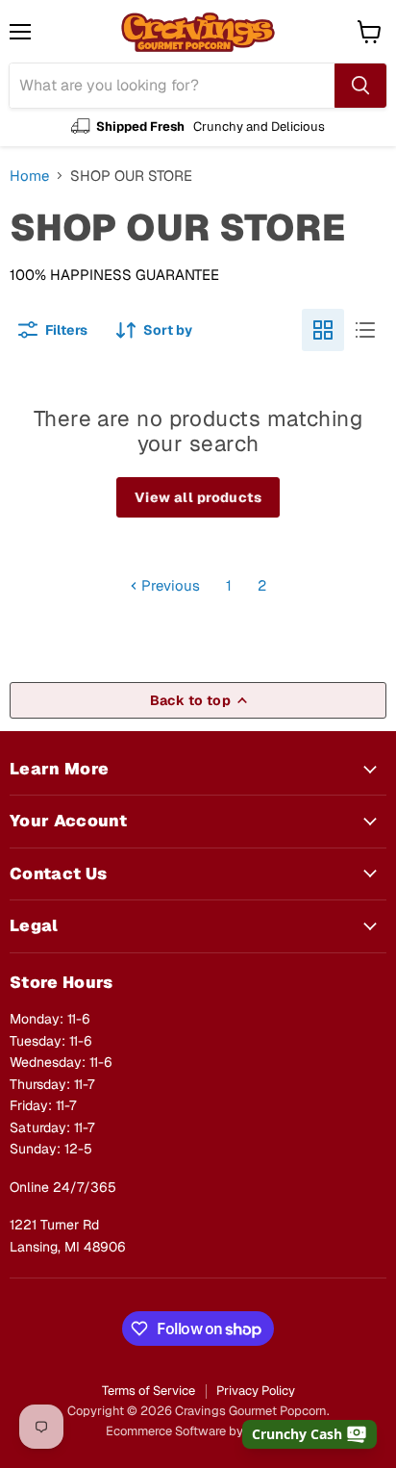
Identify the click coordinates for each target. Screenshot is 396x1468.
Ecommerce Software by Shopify (198, 1431)
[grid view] (323, 330)
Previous (168, 585)
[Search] (360, 85)
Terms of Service (148, 1390)
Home (29, 175)
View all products (198, 497)
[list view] (365, 330)
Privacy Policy (255, 1390)
